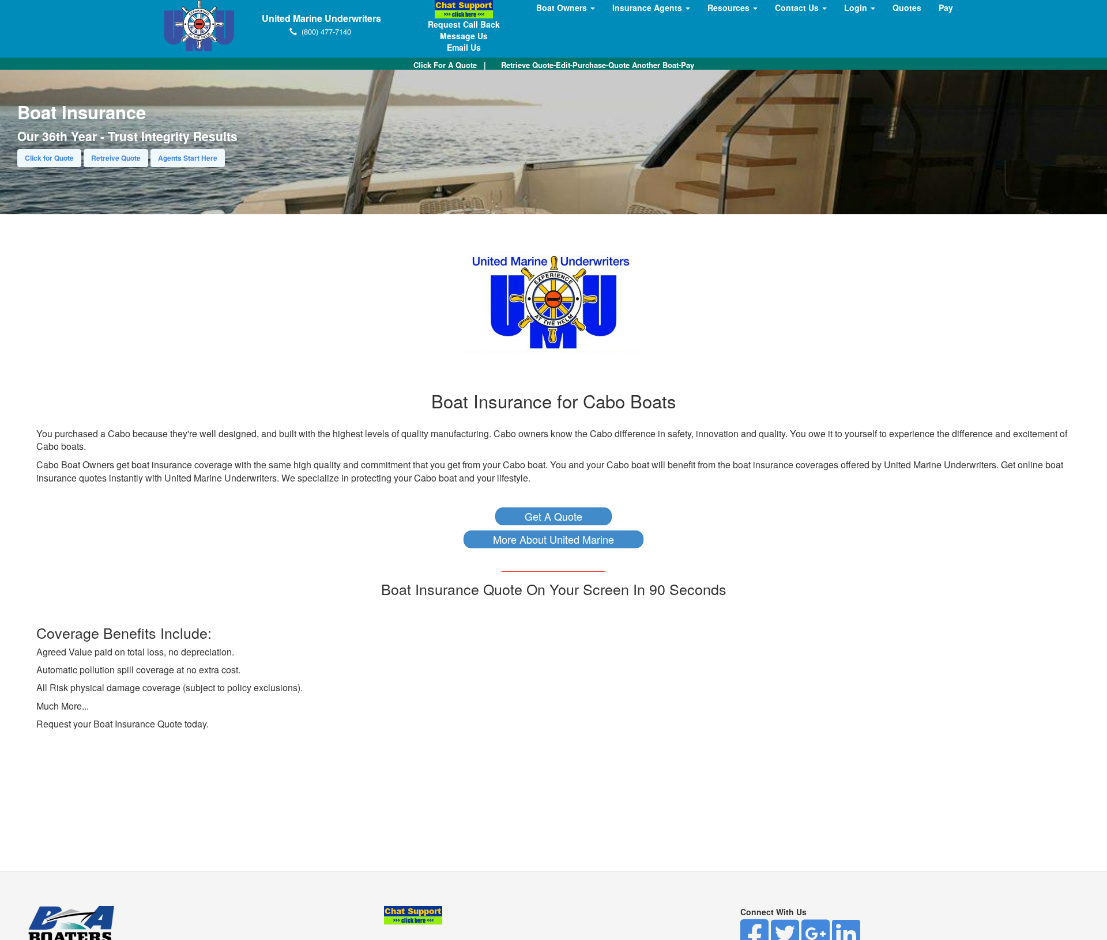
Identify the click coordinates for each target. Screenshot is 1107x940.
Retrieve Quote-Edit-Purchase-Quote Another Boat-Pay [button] (597, 65)
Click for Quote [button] (49, 158)
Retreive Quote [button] (116, 158)
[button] (553, 516)
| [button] (449, 65)
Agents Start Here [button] (187, 158)
